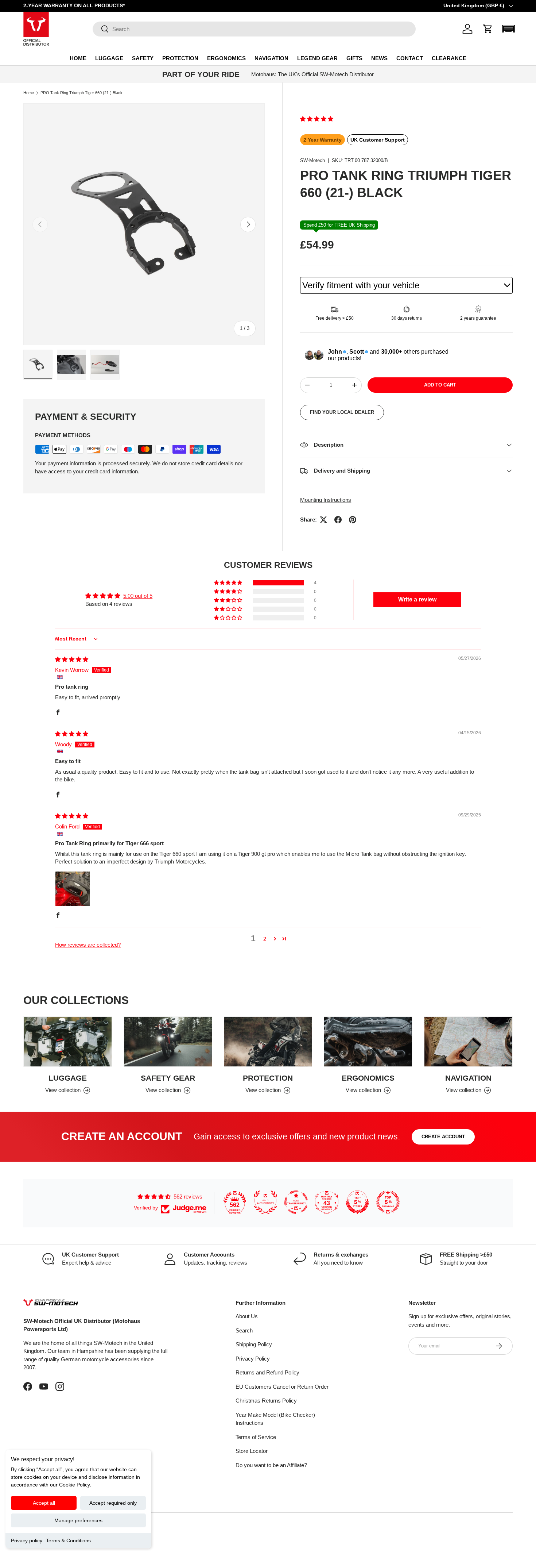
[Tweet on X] (323, 519)
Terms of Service (256, 1437)
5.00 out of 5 (137, 596)
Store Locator (252, 1451)
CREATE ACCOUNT (443, 1136)
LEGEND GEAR (317, 58)
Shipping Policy (254, 1344)
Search (244, 1330)
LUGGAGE (109, 58)
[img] (71, 659)
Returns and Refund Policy (267, 1372)
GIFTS (354, 58)
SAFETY (143, 58)
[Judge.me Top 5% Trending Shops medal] (388, 1202)
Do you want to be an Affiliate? (271, 1465)
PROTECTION (180, 58)
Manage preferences (78, 1520)
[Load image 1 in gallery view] (38, 365)
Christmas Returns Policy (266, 1400)
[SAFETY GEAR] (168, 1041)
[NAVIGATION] (468, 1041)
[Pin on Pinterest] (352, 519)
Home (28, 93)
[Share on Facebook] (338, 519)
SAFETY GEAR (168, 1078)
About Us (247, 1316)
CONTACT (409, 58)
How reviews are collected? (88, 945)
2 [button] (264, 939)
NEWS (379, 58)
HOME (78, 58)
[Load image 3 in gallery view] (105, 365)
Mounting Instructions (325, 500)
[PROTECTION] (268, 1041)
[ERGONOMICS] (368, 1041)
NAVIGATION (271, 58)
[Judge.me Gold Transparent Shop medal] (296, 1202)
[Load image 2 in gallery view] (71, 365)
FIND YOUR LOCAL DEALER (342, 412)
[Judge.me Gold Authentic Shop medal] (265, 1202)
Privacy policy (26, 1540)
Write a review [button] (417, 599)
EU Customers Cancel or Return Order (282, 1387)
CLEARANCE (449, 58)
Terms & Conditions (68, 1540)
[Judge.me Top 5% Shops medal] (357, 1202)
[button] (488, 29)
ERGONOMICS (226, 58)
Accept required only (113, 1503)
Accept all (44, 1503)
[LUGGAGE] (68, 1041)
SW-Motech (312, 160)
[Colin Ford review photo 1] (72, 888)
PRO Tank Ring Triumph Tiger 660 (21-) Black (81, 93)
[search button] (101, 29)
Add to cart (440, 385)
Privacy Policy (253, 1358)
